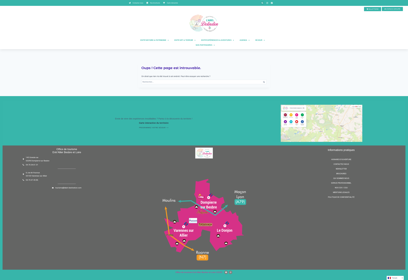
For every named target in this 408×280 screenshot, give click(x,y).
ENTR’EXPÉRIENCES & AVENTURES (216, 40)
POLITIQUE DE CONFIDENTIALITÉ (341, 197)
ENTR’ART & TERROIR (183, 40)
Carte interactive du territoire (154, 123)
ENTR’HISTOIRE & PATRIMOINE (153, 40)
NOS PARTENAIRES (204, 45)
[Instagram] (230, 272)
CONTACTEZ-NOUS (341, 164)
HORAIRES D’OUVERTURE (341, 159)
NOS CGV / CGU (341, 188)
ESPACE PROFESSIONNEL (341, 183)
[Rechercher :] (204, 82)
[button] (262, 3)
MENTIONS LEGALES (341, 192)
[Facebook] (226, 272)
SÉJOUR (258, 40)
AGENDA (243, 40)
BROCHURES (341, 174)
